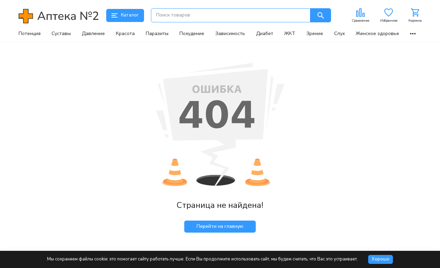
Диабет (264, 33)
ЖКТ (289, 33)
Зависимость (230, 33)
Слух (339, 33)
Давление (93, 33)
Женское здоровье (377, 33)
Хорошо (380, 259)
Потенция (30, 33)
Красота (125, 33)
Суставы (61, 33)
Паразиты (157, 33)
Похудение (191, 33)
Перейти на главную (220, 226)
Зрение (314, 33)
